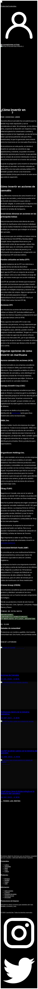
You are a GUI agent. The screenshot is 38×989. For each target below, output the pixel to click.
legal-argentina (26, 619)
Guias (6, 870)
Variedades (7, 866)
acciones (14, 617)
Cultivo (6, 865)
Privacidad (7, 897)
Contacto (7, 892)
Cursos (6, 882)
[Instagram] (19, 950)
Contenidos (12, 6)
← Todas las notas (10, 801)
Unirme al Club (13, 44)
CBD (6, 883)
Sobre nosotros (8, 891)
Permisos (7, 878)
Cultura (6, 871)
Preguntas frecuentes (10, 894)
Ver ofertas (4, 909)
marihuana (16, 413)
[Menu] (1, 2)
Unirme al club (9, 638)
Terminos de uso (9, 896)
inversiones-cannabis (7, 616)
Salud (6, 868)
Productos (4, 6)
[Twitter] (19, 987)
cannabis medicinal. (8, 543)
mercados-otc (11, 619)
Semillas (6, 880)
